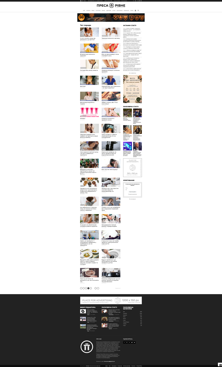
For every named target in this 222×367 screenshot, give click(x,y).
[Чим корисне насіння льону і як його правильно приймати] (89, 146)
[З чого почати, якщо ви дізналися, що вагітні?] (89, 32)
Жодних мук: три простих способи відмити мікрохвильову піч (110, 190)
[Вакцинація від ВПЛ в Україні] (89, 96)
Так (126, 188)
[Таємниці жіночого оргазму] (111, 32)
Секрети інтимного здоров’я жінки (108, 119)
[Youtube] (141, 1)
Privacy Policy (139, 365)
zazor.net (98, 365)
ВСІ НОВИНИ (132, 73)
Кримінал (126, 10)
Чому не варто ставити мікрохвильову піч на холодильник (109, 136)
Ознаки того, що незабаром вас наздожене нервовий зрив (111, 209)
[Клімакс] (89, 112)
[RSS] (137, 1)
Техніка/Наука (126, 322)
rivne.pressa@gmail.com (109, 361)
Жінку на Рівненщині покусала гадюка (127, 119)
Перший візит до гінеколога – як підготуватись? (111, 87)
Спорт (114, 10)
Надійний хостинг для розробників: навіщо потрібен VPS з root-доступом (127, 153)
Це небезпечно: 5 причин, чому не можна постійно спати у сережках (88, 209)
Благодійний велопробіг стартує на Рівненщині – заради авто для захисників (132, 55)
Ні (126, 189)
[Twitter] (139, 1)
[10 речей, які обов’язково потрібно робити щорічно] (89, 218)
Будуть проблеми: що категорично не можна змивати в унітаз (109, 261)
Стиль (131, 10)
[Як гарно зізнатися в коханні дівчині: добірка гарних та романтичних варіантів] (104, 325)
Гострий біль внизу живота (89, 70)
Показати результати (132, 194)
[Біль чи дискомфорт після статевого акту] (111, 48)
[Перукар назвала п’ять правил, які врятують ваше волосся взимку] (89, 128)
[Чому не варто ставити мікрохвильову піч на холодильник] (111, 128)
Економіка (120, 10)
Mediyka (87, 365)
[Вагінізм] (89, 80)
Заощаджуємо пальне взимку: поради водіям (109, 225)
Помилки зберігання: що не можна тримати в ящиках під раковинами (111, 280)
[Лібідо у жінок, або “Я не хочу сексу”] (111, 96)
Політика (98, 10)
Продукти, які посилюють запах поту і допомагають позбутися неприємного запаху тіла (88, 190)
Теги (85, 23)
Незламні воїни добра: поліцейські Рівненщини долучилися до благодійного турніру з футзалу (132, 40)
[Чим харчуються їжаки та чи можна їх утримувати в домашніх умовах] (104, 319)
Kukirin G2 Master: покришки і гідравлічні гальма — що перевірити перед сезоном (131, 30)
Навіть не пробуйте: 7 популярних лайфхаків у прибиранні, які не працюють (88, 243)
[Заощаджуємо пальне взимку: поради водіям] (111, 218)
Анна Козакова (104, 35)
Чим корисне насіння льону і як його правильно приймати (89, 153)
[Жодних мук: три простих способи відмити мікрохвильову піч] (111, 182)
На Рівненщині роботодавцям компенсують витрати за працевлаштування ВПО (131, 65)
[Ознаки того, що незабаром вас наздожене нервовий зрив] (111, 201)
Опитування (114, 365)
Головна (81, 23)
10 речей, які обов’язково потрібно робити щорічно (88, 225)
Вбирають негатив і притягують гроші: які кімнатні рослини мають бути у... (88, 172)
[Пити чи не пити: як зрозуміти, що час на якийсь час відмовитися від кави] (89, 272)
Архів (106, 365)
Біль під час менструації (109, 169)
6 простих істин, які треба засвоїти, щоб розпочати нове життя (110, 242)
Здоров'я (108, 10)
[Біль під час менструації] (111, 163)
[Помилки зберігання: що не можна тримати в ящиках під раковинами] (111, 272)
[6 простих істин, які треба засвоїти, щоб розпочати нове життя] (111, 234)
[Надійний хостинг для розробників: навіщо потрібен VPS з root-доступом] (127, 146)
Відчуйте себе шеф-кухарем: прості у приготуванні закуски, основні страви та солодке (89, 262)
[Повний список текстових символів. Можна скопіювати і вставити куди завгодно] (104, 311)
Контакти (133, 365)
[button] (135, 10)
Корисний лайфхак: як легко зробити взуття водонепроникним (109, 153)
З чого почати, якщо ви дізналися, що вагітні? (87, 39)
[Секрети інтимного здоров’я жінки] (111, 112)
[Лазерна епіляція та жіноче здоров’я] (111, 64)
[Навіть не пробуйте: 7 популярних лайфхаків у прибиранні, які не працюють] (89, 234)
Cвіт (84, 10)
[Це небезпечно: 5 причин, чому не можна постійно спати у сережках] (89, 201)
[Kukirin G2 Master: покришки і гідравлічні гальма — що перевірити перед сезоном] (83, 311)
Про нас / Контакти (117, 0)
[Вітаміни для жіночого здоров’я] (89, 48)
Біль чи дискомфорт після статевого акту (110, 55)
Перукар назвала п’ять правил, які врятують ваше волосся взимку (89, 136)
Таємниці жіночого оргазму (111, 38)
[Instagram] (135, 1)
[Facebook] (133, 1)
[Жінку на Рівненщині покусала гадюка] (127, 113)
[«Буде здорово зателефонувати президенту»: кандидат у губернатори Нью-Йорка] (137, 113)
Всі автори (120, 365)
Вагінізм (83, 86)
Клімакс (82, 118)
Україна (88, 10)
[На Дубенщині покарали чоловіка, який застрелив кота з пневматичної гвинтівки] (127, 129)
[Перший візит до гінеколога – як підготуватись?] (111, 80)
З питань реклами (124, 0)
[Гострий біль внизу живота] (89, 64)
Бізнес (103, 10)
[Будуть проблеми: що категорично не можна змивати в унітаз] (111, 253)
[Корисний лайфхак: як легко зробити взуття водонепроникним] (111, 146)
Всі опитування (132, 199)
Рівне (93, 10)
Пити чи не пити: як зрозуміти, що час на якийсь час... (89, 280)
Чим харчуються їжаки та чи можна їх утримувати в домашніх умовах (114, 318)
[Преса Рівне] (111, 5)
